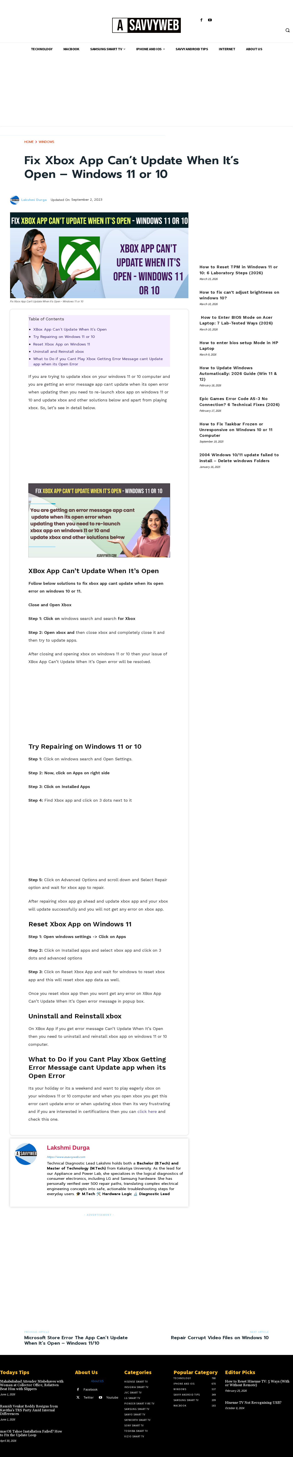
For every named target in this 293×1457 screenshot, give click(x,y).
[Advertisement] (146, 94)
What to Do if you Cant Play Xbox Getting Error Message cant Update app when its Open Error (98, 361)
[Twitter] (78, 1397)
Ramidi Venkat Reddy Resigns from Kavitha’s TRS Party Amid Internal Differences (29, 1410)
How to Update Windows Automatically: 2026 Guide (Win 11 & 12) (238, 373)
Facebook (91, 1389)
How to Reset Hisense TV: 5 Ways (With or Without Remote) (257, 1383)
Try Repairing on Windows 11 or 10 (64, 337)
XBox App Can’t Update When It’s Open (70, 329)
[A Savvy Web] (146, 25)
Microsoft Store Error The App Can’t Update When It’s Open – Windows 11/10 (76, 1340)
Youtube (112, 1397)
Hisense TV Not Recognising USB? (253, 1403)
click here (147, 1111)
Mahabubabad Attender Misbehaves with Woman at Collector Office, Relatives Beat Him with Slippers (31, 1385)
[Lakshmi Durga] (15, 200)
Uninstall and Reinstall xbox (58, 351)
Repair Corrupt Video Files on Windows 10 (220, 1337)
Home (29, 142)
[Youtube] (210, 20)
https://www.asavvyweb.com (66, 1157)
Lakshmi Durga (34, 200)
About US (97, 1381)
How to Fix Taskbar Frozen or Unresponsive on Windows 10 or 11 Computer (236, 430)
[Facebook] (201, 20)
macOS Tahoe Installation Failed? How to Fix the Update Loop (31, 1433)
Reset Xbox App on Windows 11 (61, 344)
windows (46, 142)
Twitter (89, 1397)
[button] (287, 30)
